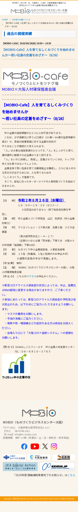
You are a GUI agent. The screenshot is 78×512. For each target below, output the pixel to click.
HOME (5, 19)
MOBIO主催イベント (21, 19)
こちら (71, 475)
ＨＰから (31, 276)
